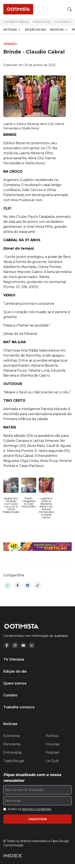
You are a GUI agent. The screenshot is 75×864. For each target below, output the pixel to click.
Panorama (11, 744)
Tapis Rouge (41, 21)
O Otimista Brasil (16, 21)
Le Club (52, 761)
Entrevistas (12, 752)
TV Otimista (62, 21)
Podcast (52, 752)
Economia (11, 736)
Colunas (52, 744)
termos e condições (36, 809)
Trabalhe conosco (19, 707)
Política (52, 736)
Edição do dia (35, 29)
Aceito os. (30, 809)
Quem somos (14, 683)
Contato (10, 695)
